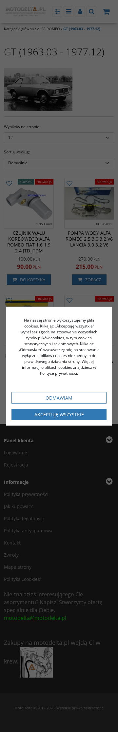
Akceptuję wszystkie (59, 414)
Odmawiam (59, 398)
